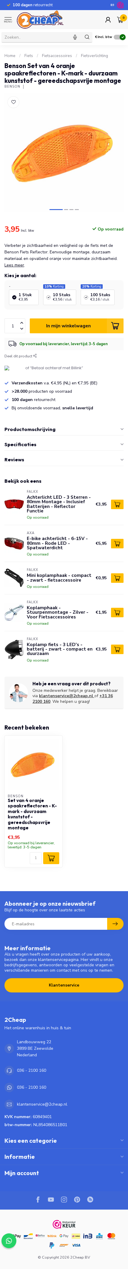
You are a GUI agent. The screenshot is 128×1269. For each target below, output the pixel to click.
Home (9, 56)
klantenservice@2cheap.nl (66, 696)
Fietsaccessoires (57, 56)
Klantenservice (64, 985)
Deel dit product (18, 356)
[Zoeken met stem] (75, 37)
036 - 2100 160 (31, 1070)
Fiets (28, 56)
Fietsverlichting (94, 56)
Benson (12, 86)
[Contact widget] (8, 1240)
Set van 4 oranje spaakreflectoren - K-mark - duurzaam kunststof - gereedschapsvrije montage (32, 814)
